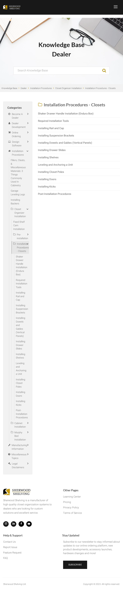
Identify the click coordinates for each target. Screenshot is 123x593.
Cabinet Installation (20, 425)
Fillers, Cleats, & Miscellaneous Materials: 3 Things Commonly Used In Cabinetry (18, 172)
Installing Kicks (47, 187)
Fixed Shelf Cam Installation (19, 225)
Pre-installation (22, 236)
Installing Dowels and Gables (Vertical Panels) (65, 143)
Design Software (16, 143)
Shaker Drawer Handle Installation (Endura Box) (66, 114)
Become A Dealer (17, 116)
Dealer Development (19, 125)
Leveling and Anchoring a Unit (55, 165)
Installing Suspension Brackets (56, 136)
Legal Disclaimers (18, 465)
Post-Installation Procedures (54, 194)
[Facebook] (21, 524)
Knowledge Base (9, 88)
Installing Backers (15, 201)
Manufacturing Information (19, 447)
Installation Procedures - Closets (100, 88)
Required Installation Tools (53, 121)
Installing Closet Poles (51, 172)
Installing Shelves (48, 157)
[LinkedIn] (13, 524)
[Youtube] (29, 524)
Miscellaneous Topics (19, 456)
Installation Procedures (41, 88)
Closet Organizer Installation (68, 88)
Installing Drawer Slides (52, 150)
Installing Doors (47, 179)
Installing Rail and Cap (51, 128)
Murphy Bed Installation (20, 436)
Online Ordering (16, 134)
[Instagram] (6, 524)
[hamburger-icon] (116, 7)
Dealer (24, 88)
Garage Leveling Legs (18, 192)
